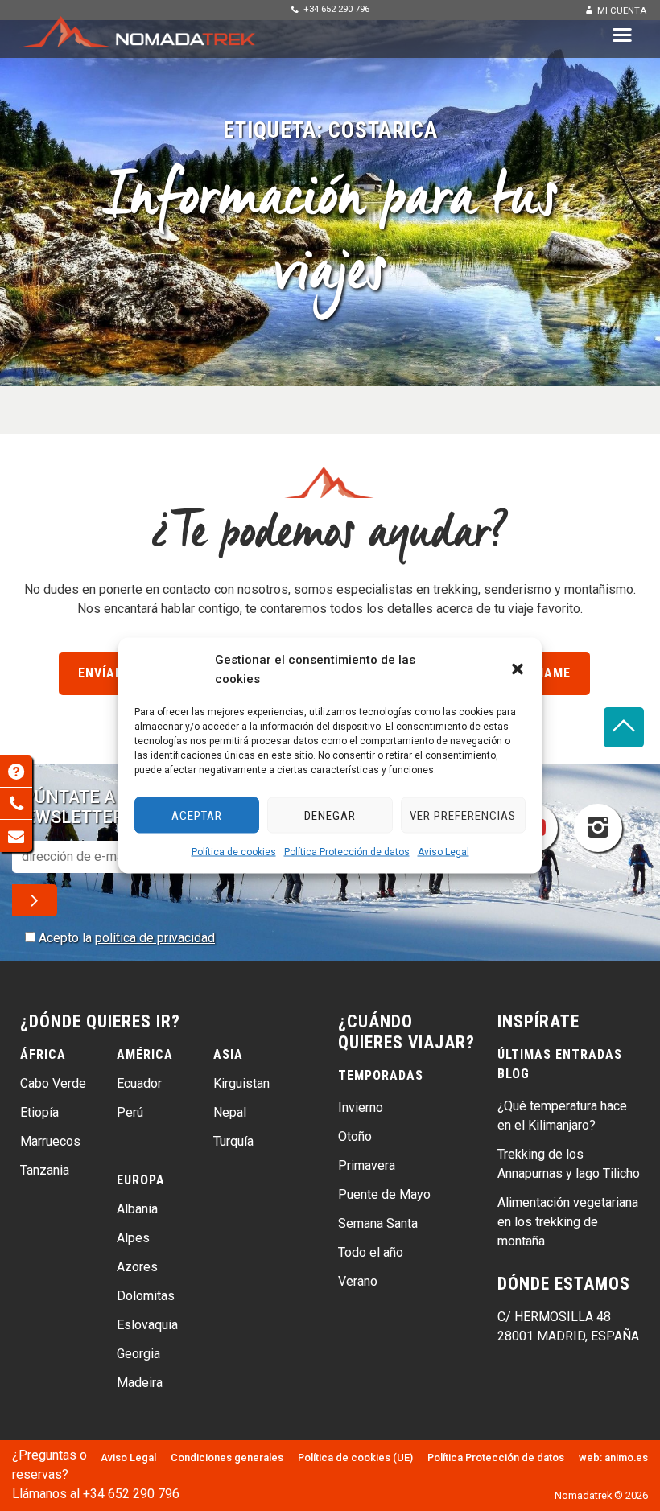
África (43, 1054)
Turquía (233, 1141)
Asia (228, 1054)
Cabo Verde (53, 1083)
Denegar (330, 815)
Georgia (138, 1353)
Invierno (360, 1107)
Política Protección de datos (347, 852)
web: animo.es (613, 1457)
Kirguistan (241, 1083)
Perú (130, 1112)
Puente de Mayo (384, 1194)
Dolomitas (146, 1295)
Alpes (133, 1237)
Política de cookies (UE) (355, 1457)
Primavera (366, 1165)
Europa (141, 1180)
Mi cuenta (621, 11)
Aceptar (196, 815)
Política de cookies (234, 852)
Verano (357, 1281)
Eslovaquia (147, 1324)
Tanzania (44, 1170)
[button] (517, 669)
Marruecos (50, 1141)
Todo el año (370, 1252)
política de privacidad (155, 937)
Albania (137, 1209)
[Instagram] (598, 828)
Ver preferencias (463, 815)
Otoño (355, 1136)
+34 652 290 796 (336, 9)
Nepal (229, 1112)
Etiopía (39, 1112)
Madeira (140, 1382)
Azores (137, 1266)
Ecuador (139, 1083)
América (145, 1054)
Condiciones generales (227, 1457)
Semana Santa (378, 1223)
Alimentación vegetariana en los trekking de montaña (567, 1222)
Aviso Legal (443, 852)
